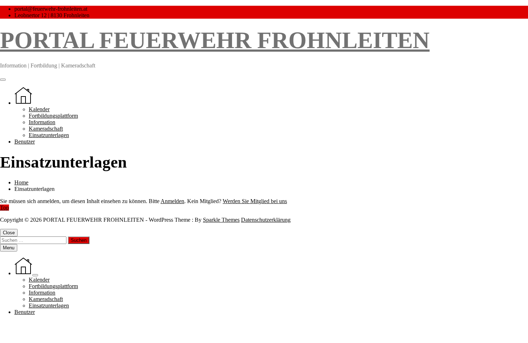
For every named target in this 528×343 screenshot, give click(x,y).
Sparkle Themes (221, 220)
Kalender (39, 109)
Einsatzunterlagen (49, 135)
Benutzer (24, 141)
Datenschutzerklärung (266, 220)
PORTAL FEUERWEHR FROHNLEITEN (215, 40)
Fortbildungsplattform (53, 116)
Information (42, 122)
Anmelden (172, 201)
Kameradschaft (46, 129)
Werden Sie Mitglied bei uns (255, 201)
